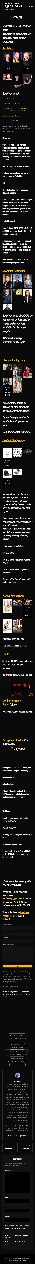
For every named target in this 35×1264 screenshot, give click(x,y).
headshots (25, 1051)
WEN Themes (23, 1260)
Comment (8, 944)
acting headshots (18, 1044)
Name (7, 924)
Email (7, 931)
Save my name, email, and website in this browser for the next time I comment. (17, 1228)
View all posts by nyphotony (17, 1136)
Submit (17, 966)
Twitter (5, 915)
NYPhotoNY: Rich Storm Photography (13, 4)
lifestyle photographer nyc (17, 1054)
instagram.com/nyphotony (11, 116)
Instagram (14, 915)
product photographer (17, 1061)
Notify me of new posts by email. (17, 1241)
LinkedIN (6, 919)
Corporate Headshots (17, 1038)
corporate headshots (17, 1047)
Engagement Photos (12, 740)
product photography (17, 1065)
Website (5, 937)
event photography (11, 1051)
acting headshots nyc (18, 1035)
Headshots (8, 48)
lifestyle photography (17, 1058)
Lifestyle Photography (13, 360)
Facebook (24, 912)
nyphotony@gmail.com (13, 898)
